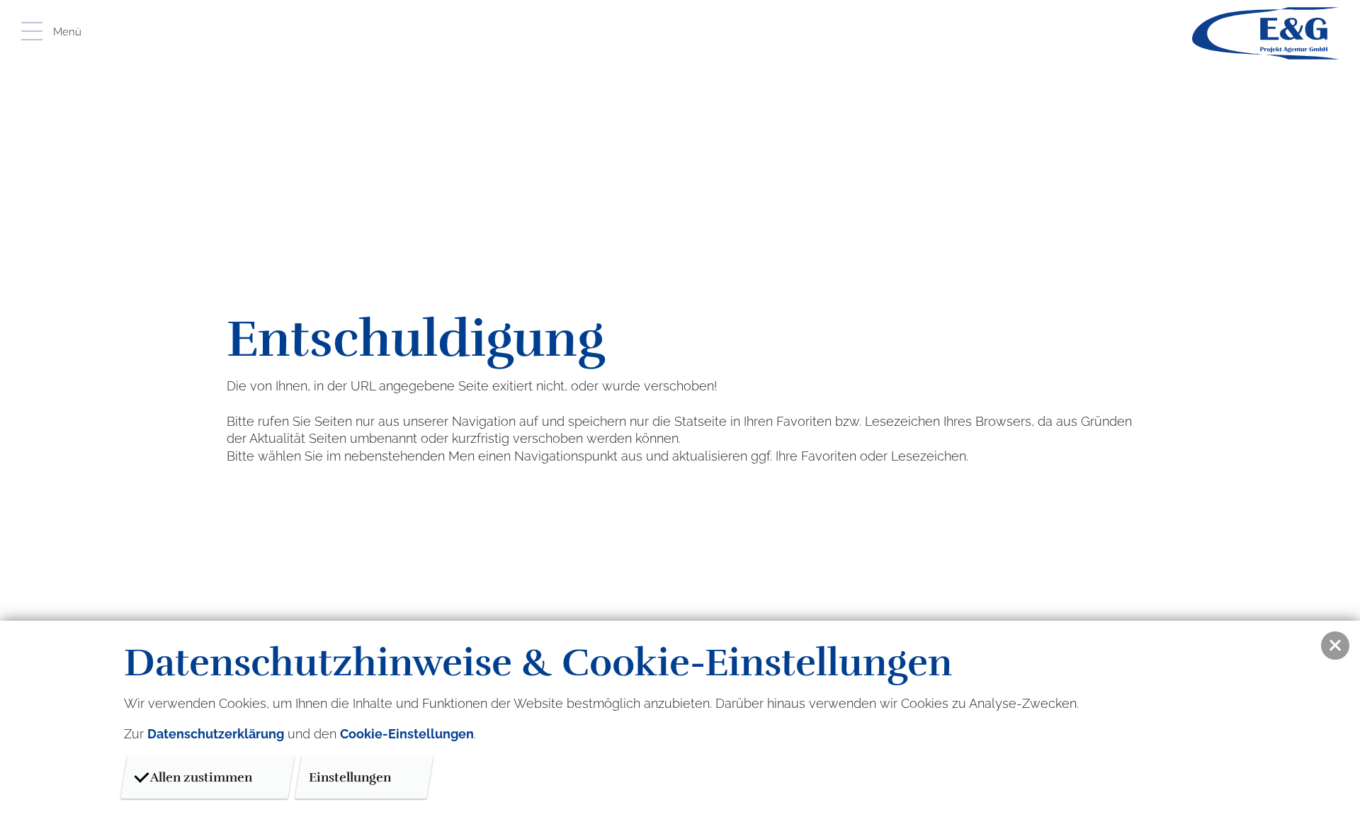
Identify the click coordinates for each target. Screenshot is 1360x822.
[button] (1335, 645)
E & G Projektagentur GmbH (1265, 33)
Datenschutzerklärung (215, 733)
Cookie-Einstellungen (407, 733)
